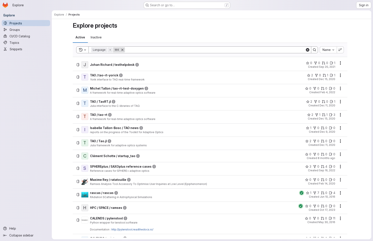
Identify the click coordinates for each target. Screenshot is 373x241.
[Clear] (307, 49)
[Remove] (122, 49)
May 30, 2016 (326, 222)
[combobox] (328, 49)
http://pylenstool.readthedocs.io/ (132, 229)
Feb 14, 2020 (327, 183)
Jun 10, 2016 (327, 196)
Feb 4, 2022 (327, 92)
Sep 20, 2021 (327, 66)
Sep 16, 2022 (327, 170)
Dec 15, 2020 (327, 79)
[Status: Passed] (301, 192)
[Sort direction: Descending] (340, 49)
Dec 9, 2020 (327, 131)
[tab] (80, 37)
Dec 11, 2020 (327, 105)
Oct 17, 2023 (327, 209)
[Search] (314, 49)
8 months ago (326, 158)
